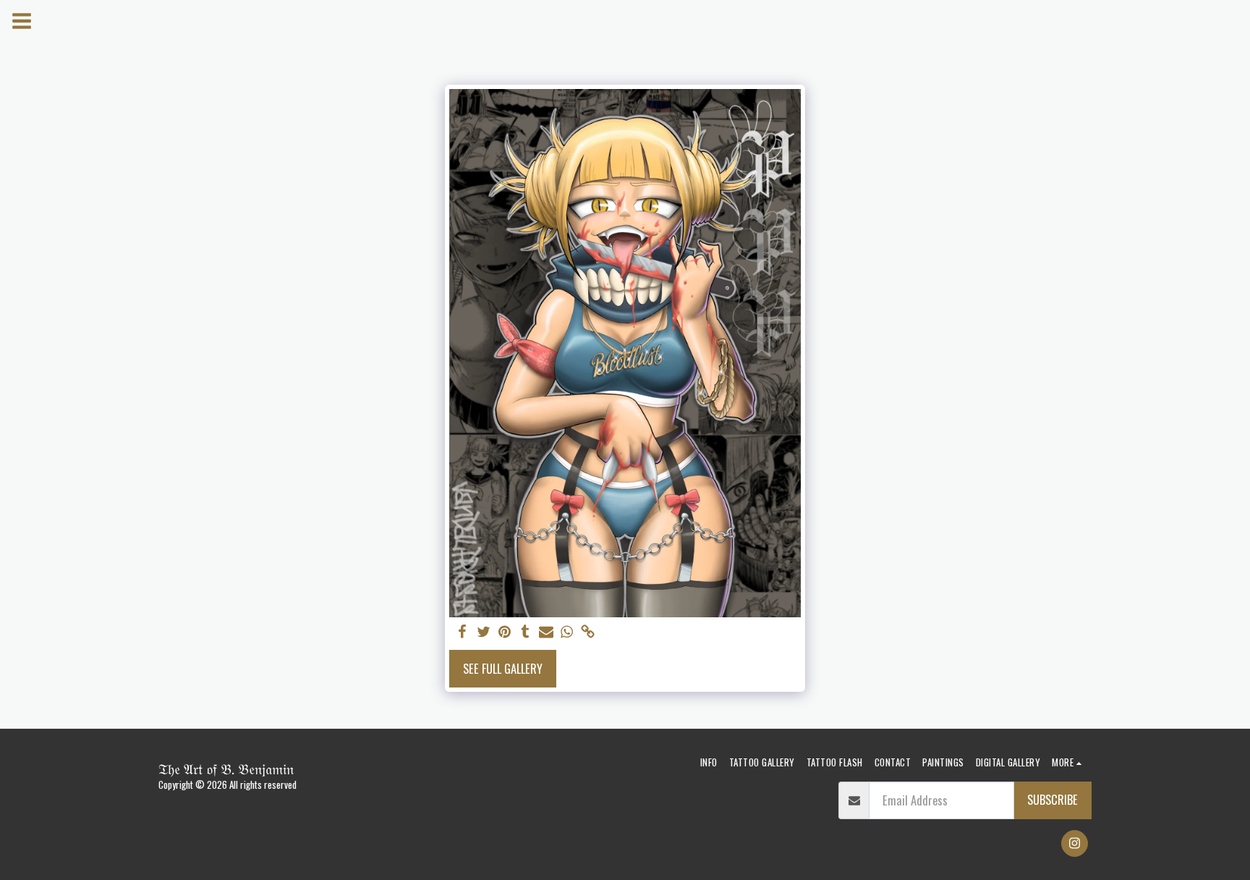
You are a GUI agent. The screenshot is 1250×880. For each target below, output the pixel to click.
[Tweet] (483, 632)
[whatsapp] (566, 632)
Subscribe (1052, 799)
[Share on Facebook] (462, 632)
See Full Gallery (503, 668)
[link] (587, 632)
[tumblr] (525, 632)
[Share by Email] (546, 632)
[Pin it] (504, 632)
